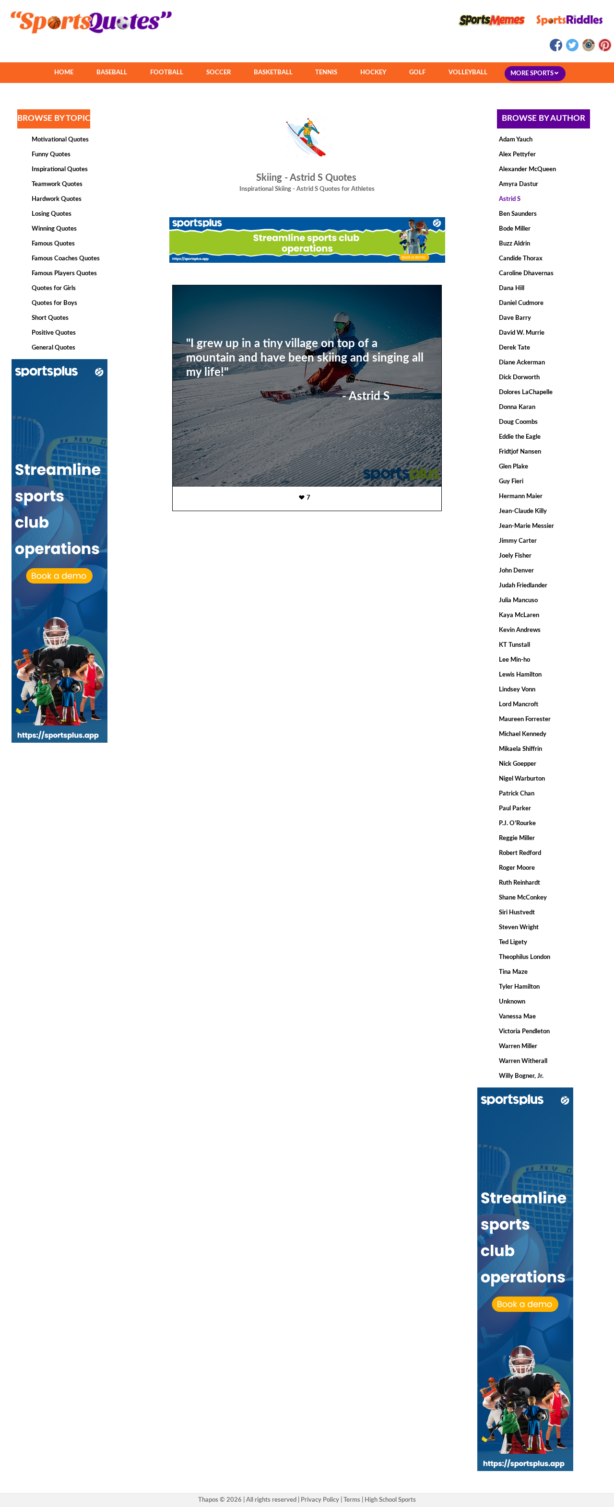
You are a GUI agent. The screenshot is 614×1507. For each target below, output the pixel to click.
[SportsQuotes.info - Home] (87, 37)
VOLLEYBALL (468, 73)
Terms (351, 1500)
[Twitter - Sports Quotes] (572, 50)
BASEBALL (111, 73)
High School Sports (390, 1500)
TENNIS (326, 73)
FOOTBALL (166, 73)
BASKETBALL (273, 73)
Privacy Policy (320, 1500)
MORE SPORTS (532, 73)
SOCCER (218, 73)
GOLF (417, 73)
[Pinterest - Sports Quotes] (603, 50)
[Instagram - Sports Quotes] (588, 50)
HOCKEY (373, 73)
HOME (63, 73)
